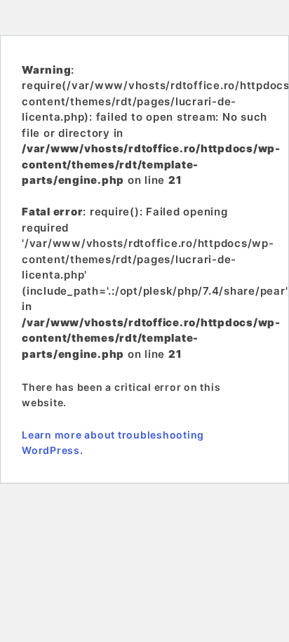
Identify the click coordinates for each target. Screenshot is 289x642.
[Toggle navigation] (31, 17)
